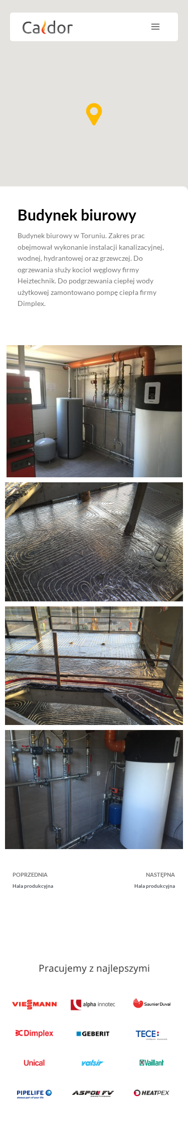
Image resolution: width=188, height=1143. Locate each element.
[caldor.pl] (48, 27)
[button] (94, 114)
